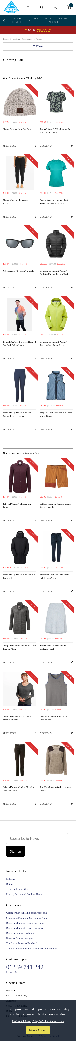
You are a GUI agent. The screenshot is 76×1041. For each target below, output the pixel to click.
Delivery (10, 878)
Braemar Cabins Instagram (20, 938)
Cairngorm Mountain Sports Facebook (26, 912)
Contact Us (12, 972)
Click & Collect (16, 20)
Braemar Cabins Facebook (20, 933)
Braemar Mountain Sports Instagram (25, 928)
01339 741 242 (25, 967)
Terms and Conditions (17, 889)
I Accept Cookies (38, 1030)
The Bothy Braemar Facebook (22, 943)
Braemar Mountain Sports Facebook (25, 922)
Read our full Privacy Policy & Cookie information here (38, 1021)
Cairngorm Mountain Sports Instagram (26, 917)
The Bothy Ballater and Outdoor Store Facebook (31, 948)
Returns (10, 884)
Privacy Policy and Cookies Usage (24, 894)
